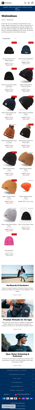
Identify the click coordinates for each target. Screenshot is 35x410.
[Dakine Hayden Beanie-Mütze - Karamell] (6, 205)
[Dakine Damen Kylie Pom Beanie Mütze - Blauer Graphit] (24, 149)
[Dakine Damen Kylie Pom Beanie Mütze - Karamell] (26, 149)
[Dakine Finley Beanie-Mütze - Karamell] (10, 177)
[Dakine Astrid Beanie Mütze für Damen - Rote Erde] (8, 149)
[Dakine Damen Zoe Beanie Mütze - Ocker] (27, 121)
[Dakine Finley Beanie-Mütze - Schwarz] (8, 177)
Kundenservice (17, 386)
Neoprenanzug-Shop (17, 374)
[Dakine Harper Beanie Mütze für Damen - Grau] (27, 93)
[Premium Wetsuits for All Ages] (17, 308)
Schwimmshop (17, 382)
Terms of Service (21, 406)
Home (3, 20)
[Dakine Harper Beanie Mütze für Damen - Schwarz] (25, 93)
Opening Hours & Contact (17, 370)
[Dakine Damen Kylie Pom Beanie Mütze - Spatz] (29, 149)
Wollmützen (10, 20)
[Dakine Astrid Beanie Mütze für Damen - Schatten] (10, 149)
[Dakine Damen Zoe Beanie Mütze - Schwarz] (25, 121)
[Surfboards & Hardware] (17, 274)
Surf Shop (17, 378)
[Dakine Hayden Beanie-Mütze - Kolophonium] (12, 205)
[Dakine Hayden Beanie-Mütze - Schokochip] (10, 205)
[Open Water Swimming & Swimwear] (17, 343)
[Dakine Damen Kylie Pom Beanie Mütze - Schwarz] (22, 149)
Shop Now (17, 295)
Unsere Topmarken (17, 390)
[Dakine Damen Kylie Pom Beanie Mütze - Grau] (27, 149)
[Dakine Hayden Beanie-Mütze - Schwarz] (8, 205)
